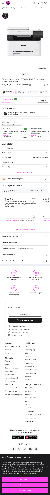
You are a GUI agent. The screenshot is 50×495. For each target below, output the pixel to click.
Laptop (27, 405)
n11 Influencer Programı (13, 395)
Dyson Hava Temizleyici (33, 415)
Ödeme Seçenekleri (12, 368)
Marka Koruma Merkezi (13, 347)
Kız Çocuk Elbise (30, 391)
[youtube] (30, 451)
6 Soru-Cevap (6, 102)
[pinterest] (36, 451)
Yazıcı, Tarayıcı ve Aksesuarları (31, 8)
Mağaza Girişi (25, 314)
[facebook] (13, 451)
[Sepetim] (33, 3)
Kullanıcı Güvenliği (11, 378)
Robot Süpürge (30, 350)
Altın (26, 347)
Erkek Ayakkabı (30, 373)
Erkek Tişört (29, 376)
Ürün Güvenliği (10, 381)
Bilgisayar (16, 8)
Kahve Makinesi (30, 418)
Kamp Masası (29, 421)
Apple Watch (29, 366)
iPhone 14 (28, 353)
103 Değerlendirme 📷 (23, 85)
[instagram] (24, 451)
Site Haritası (9, 385)
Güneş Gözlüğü (30, 398)
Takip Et (43, 100)
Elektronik (7, 8)
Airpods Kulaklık (30, 360)
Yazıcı (44, 8)
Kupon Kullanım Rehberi (13, 388)
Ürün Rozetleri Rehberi (13, 391)
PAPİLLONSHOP (8, 99)
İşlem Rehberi (10, 375)
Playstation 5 (29, 363)
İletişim (7, 353)
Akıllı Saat (28, 357)
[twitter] (19, 451)
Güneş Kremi (29, 411)
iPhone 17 (28, 395)
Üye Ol (7, 361)
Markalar (8, 350)
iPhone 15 (28, 388)
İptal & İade (9, 371)
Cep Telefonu (29, 380)
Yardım (7, 365)
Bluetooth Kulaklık (31, 370)
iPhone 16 (28, 401)
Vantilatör (28, 408)
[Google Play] (18, 437)
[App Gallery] (31, 437)
